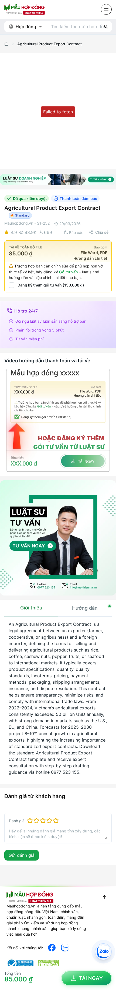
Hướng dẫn (85, 608)
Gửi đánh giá (22, 855)
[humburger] (106, 9)
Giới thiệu (31, 608)
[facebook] (51, 947)
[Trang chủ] (6, 44)
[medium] (64, 947)
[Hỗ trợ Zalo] (103, 951)
